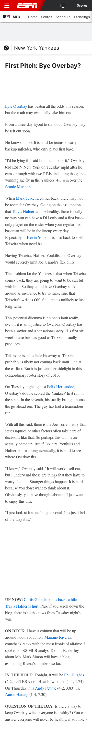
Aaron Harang (16, 694)
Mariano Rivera (57, 637)
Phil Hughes (74, 674)
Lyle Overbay (16, 106)
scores (82, 5)
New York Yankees (36, 48)
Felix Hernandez (60, 386)
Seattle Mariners (18, 186)
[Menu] (7, 5)
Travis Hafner (23, 211)
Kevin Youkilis (39, 237)
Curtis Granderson (38, 599)
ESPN (27, 5)
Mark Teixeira (27, 198)
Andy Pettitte (45, 688)
